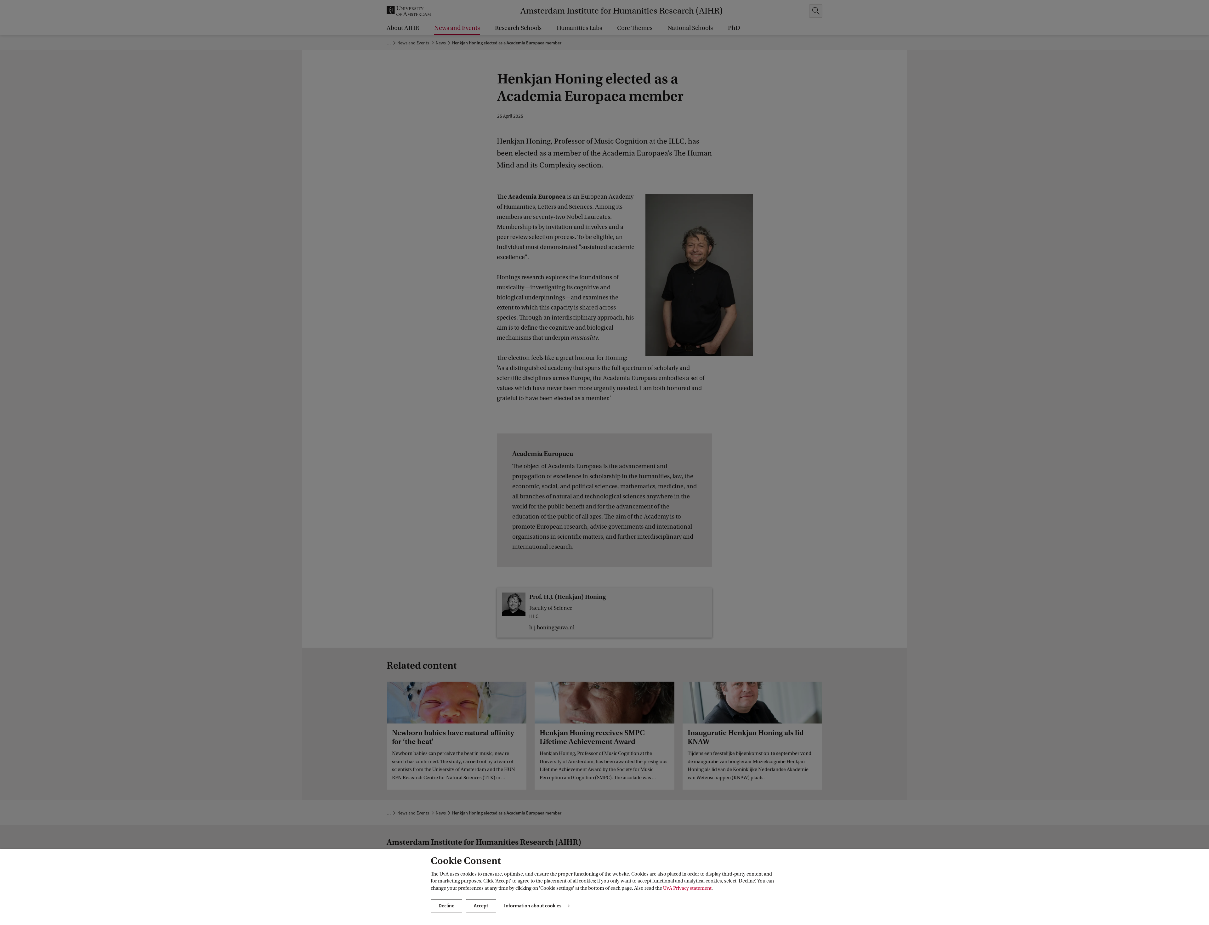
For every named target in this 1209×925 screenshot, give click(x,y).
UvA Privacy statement (687, 888)
